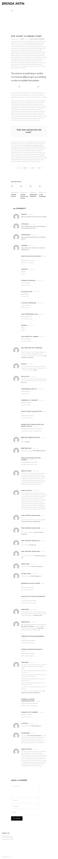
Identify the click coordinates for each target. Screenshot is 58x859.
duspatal (24, 269)
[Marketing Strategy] (34, 187)
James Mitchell (26, 471)
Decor (18, 168)
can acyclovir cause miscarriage (33, 596)
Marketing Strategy (33, 195)
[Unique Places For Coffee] (24, 187)
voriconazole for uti (29, 389)
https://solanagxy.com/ (36, 576)
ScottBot (24, 723)
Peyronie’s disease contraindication (28, 700)
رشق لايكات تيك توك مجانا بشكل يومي (32, 627)
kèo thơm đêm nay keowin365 (31, 348)
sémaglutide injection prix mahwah (31, 459)
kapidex (24, 325)
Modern (39, 168)
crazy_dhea (25, 564)
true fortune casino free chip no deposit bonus (32, 521)
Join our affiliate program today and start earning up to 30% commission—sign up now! (33, 227)
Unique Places (13, 195)
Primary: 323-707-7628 (7, 841)
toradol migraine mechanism (31, 649)
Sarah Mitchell (26, 491)
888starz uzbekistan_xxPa (30, 437)
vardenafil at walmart (29, 400)
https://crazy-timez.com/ (37, 566)
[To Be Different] (43, 187)
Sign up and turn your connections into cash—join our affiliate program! (33, 249)
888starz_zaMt (26, 448)
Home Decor (41, 39)
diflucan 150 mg (26, 292)
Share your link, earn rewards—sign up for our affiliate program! (33, 238)
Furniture (25, 168)
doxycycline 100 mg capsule (31, 256)
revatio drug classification (31, 411)
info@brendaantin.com (7, 845)
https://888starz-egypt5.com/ (39, 451)
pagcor (23, 364)
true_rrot (25, 662)
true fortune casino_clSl (30, 541)
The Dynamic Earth (37, 615)
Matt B (22, 39)
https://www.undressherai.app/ (34, 736)
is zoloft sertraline (28, 303)
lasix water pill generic (30, 337)
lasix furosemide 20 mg (29, 314)
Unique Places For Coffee (24, 196)
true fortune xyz (32, 545)
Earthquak (25, 609)
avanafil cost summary (29, 712)
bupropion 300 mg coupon (30, 583)
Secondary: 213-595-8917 (7, 843)
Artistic (32, 39)
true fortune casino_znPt (30, 515)
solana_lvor (25, 574)
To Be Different (42, 195)
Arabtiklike (25, 622)
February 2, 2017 (14, 39)
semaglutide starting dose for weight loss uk (32, 425)
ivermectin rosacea (28, 280)
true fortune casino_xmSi (30, 551)
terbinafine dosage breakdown (32, 636)
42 (27, 39)
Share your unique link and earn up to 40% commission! (33, 217)
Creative (36, 39)
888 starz (28, 442)
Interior (32, 168)
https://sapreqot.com (36, 726)
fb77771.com (25, 376)
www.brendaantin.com (7, 847)
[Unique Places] (15, 187)
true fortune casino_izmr (30, 528)
